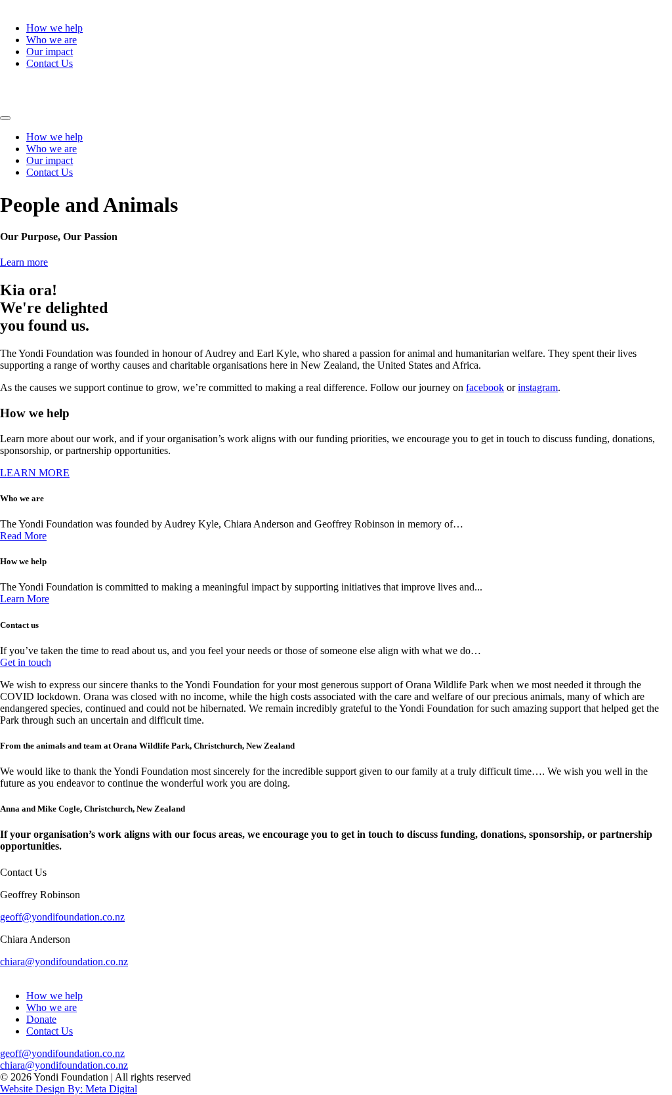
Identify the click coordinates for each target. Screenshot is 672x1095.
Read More (23, 535)
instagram (538, 387)
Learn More (24, 598)
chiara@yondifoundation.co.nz (64, 961)
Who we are (51, 39)
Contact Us (49, 63)
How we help (54, 27)
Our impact (49, 51)
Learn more (24, 262)
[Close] (5, 118)
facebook (485, 387)
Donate (41, 1019)
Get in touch (25, 662)
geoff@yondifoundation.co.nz (62, 916)
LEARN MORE (35, 472)
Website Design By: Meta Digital (68, 1088)
